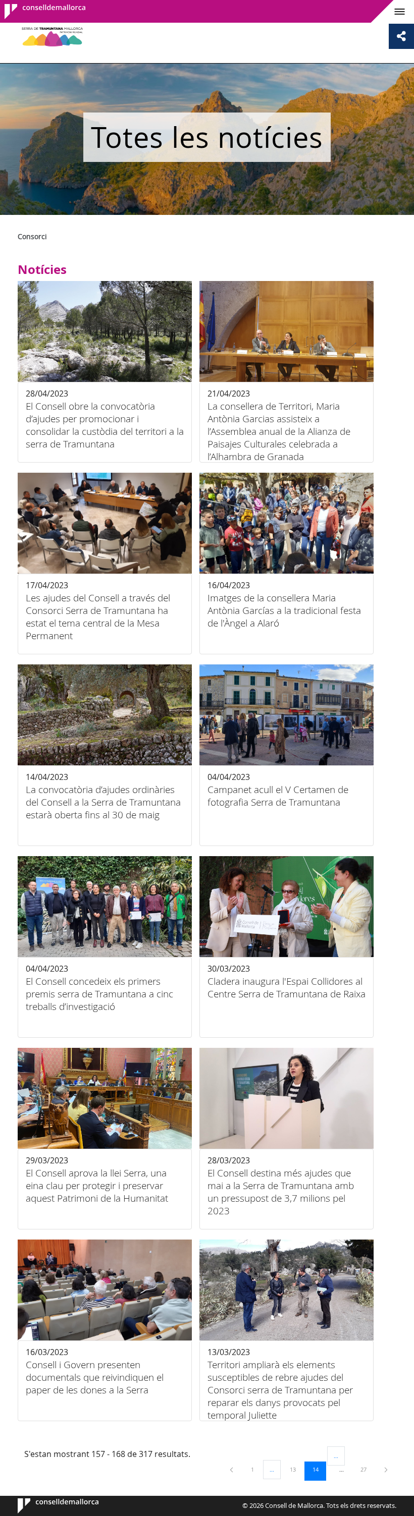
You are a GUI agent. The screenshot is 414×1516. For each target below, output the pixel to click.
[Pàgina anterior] (232, 1469)
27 (367, 1469)
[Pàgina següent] (386, 1469)
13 (296, 1469)
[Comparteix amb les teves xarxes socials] (401, 36)
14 (319, 1469)
